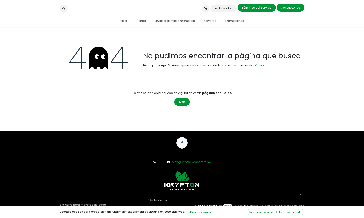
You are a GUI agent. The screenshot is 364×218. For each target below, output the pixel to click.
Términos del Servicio (256, 7)
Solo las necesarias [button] (261, 212)
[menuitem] (123, 21)
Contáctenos (290, 7)
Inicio (182, 102)
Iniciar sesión (223, 8)
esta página (255, 65)
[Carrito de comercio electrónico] (205, 9)
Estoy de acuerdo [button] (290, 212)
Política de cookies (199, 212)
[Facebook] (182, 143)
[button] (64, 9)
